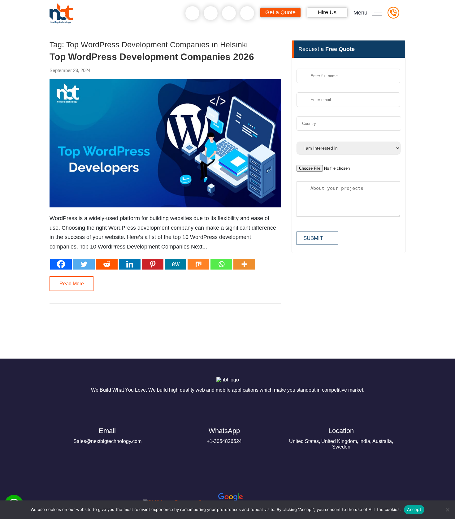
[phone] (192, 13)
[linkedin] (101, 497)
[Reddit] (107, 264)
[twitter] (86, 497)
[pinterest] (57, 497)
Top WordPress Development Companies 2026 (152, 57)
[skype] (229, 13)
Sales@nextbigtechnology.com (107, 435)
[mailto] (247, 13)
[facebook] (71, 497)
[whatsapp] (210, 13)
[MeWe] (175, 264)
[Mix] (198, 264)
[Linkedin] (130, 264)
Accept (414, 509)
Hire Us (327, 12)
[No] (447, 510)
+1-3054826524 (224, 435)
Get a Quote (280, 12)
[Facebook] (61, 264)
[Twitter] (84, 264)
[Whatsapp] (221, 264)
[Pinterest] (152, 264)
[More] (244, 264)
